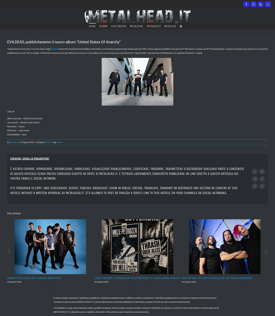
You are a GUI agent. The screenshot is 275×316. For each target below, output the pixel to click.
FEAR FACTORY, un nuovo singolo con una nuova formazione (129, 278)
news (59, 142)
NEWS (48, 142)
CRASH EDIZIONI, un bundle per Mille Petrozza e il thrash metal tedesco (50, 278)
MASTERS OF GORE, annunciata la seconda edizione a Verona (217, 278)
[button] (181, 26)
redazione (13, 142)
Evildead (54, 49)
